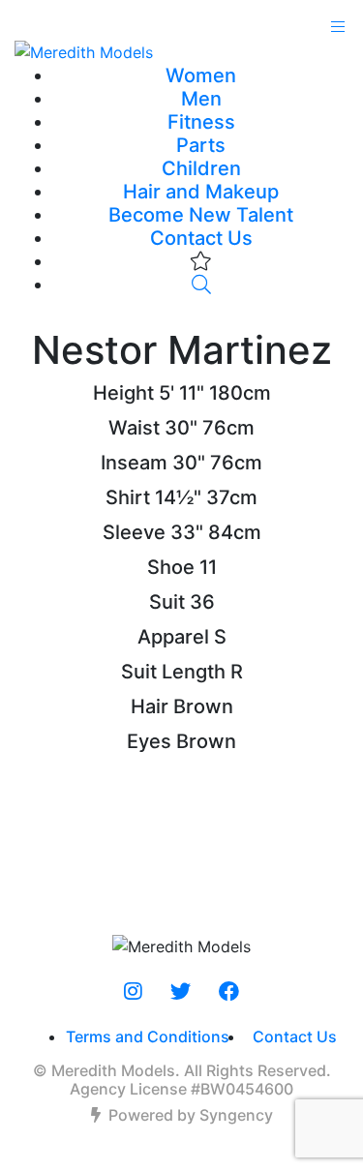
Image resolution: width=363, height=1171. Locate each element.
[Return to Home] (181, 51)
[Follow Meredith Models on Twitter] (180, 992)
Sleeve (134, 532)
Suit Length (173, 671)
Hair (149, 706)
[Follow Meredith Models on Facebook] (229, 992)
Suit (167, 602)
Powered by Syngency (190, 1115)
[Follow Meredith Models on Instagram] (133, 992)
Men (201, 98)
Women (201, 75)
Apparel (173, 636)
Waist (134, 427)
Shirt (128, 497)
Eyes (149, 741)
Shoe (171, 567)
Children (201, 168)
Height (123, 393)
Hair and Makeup (201, 191)
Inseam (134, 462)
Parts (201, 145)
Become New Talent (200, 214)
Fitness (201, 122)
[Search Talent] (201, 284)
